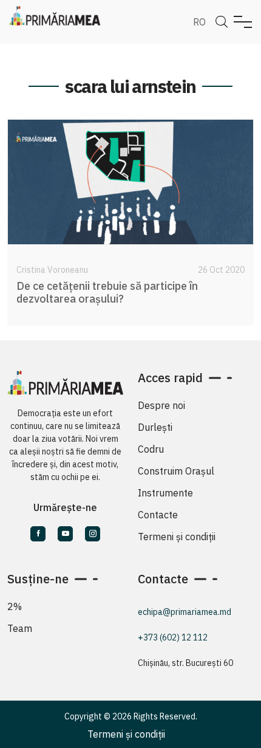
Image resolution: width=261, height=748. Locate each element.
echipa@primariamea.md (184, 611)
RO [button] (199, 22)
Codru (151, 449)
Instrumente (165, 493)
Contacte (158, 515)
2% (14, 606)
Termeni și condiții (176, 536)
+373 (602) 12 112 (173, 637)
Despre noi (161, 405)
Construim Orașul (176, 471)
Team (19, 628)
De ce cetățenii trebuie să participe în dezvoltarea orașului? (107, 292)
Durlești (155, 427)
